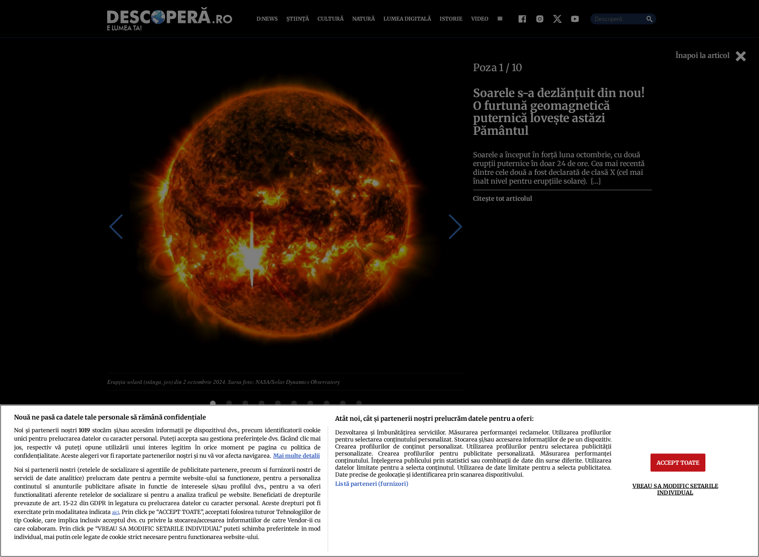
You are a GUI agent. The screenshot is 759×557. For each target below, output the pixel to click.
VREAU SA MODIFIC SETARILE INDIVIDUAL (675, 489)
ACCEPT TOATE (678, 462)
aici (115, 512)
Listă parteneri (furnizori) (371, 483)
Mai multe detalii (296, 455)
